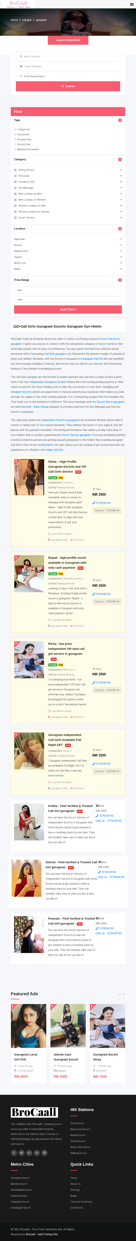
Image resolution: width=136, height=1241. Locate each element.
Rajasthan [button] (19, 239)
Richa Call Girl (103, 1054)
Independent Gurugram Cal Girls (47, 382)
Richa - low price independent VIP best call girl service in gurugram (66, 648)
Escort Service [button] (26, 217)
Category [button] (20, 159)
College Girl (23, 129)
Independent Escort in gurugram (59, 420)
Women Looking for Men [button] (32, 205)
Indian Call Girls (54, 449)
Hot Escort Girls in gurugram (108, 401)
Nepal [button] (17, 268)
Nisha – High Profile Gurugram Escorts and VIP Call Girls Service (67, 466)
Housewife (23, 134)
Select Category (33, 66)
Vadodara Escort (20, 1201)
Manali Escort (77, 1135)
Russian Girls (24, 139)
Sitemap (75, 1189)
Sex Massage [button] (26, 187)
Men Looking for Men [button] (30, 193)
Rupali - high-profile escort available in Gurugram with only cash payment (67, 562)
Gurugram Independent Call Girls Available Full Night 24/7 (64, 740)
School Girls (24, 144)
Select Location (32, 56)
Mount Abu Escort (80, 1147)
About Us (75, 1183)
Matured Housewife (28, 149)
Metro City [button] (20, 262)
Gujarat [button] (18, 257)
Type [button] (17, 120)
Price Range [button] (21, 280)
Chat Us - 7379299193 (107, 510)
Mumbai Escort (19, 1183)
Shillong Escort (78, 1153)
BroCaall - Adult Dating (35, 406)
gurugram (41, 20)
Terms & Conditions (81, 1201)
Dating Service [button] (26, 169)
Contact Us (76, 1207)
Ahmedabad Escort (21, 1189)
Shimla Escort (78, 1141)
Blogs (73, 1195)
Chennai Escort (19, 1195)
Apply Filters (68, 309)
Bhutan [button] (18, 245)
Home (14, 20)
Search (70, 86)
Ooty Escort (77, 1123)
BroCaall (46, 444)
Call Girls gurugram (55, 353)
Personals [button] (24, 175)
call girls (27, 20)
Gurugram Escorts (21, 391)
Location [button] (19, 228)
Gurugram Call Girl (92, 358)
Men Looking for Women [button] (32, 199)
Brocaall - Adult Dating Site (42, 1234)
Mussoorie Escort (80, 1129)
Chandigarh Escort (21, 1207)
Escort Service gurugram (76, 435)
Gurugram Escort (20, 1177)
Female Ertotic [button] (27, 181)
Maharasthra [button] (21, 251)
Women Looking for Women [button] (34, 211)
